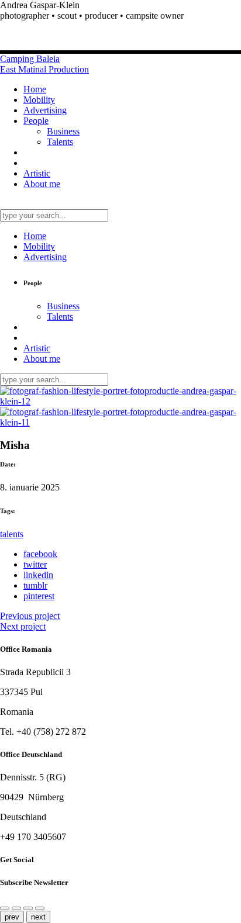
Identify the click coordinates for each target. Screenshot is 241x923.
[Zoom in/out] (28, 908)
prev (12, 916)
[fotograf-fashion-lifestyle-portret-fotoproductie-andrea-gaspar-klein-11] (120, 422)
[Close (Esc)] (16, 908)
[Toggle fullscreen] (39, 908)
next (38, 916)
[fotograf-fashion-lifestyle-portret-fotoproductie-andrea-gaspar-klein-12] (120, 401)
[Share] (4, 908)
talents (11, 534)
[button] (120, 16)
